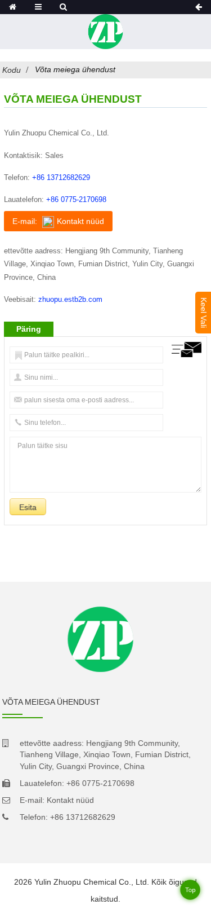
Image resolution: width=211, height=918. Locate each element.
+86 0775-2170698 (76, 199)
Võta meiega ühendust (75, 69)
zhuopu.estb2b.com (70, 299)
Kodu (11, 69)
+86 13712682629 (61, 177)
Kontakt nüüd (70, 800)
